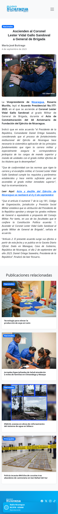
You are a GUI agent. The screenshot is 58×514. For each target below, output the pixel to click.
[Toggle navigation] (52, 9)
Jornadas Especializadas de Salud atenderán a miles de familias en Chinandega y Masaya (25, 373)
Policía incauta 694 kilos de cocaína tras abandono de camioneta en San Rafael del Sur (26, 476)
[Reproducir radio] (6, 507)
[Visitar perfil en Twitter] (46, 501)
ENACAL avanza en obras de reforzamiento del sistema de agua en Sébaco (24, 425)
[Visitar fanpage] (42, 501)
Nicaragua (38, 102)
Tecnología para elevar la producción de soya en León (17, 321)
